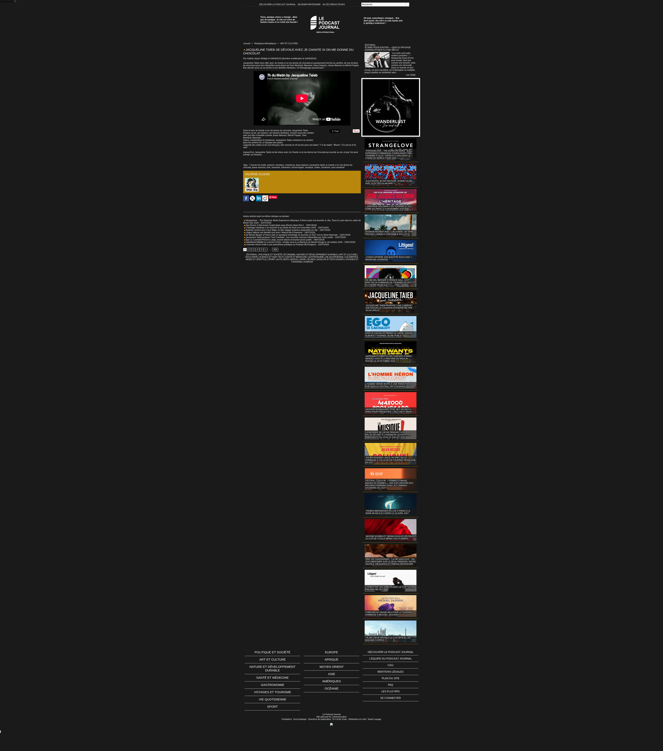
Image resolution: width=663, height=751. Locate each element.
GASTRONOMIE (316, 257)
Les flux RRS (390, 691)
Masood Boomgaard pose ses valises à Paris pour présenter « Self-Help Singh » (389, 410)
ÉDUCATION (252, 257)
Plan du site (390, 678)
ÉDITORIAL (251, 254)
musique (309, 167)
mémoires (285, 167)
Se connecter (390, 697)
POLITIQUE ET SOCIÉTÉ (270, 254)
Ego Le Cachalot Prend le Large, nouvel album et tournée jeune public (278, 240)
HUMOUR (308, 262)
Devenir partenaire (309, 4)
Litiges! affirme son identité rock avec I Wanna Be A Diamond (273, 232)
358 (275, 249)
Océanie (332, 688)
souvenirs (325, 167)
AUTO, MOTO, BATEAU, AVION (291, 259)
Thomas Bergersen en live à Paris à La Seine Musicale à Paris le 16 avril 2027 (387, 512)
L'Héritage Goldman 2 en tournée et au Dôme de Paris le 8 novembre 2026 (280, 227)
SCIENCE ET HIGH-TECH (271, 257)
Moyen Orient (332, 666)
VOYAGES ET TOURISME (272, 692)
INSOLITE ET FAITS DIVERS (330, 259)
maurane (276, 167)
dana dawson (302, 165)
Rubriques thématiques (265, 43)
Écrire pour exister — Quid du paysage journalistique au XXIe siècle (387, 48)
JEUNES (311, 259)
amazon (271, 165)
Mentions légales (390, 671)
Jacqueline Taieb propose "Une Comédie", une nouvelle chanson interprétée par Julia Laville (289, 237)
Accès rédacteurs (334, 4)
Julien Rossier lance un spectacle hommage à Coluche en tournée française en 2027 (390, 460)
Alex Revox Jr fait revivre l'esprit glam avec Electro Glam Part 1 (274, 225)
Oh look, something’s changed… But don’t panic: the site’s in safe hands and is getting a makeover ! (383, 20)
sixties (317, 167)
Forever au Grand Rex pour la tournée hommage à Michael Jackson (388, 613)
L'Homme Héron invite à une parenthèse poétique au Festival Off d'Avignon (280, 244)
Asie (331, 674)
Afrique (331, 659)
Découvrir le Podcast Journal (277, 4)
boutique (280, 165)
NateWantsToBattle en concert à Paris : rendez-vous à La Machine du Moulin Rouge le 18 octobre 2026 (294, 242)
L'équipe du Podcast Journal (390, 658)
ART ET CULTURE (289, 43)
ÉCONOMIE (289, 254)
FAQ (390, 684)
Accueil (246, 43)
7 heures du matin (257, 165)
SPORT (271, 259)
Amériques (331, 681)
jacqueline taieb (317, 165)
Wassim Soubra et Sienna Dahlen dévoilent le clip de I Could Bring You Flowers (390, 537)
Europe (331, 652)
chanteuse (290, 165)
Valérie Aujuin (253, 58)
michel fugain (297, 167)
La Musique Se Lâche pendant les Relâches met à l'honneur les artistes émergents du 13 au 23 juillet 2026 (388, 434)
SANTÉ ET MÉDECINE (296, 257)
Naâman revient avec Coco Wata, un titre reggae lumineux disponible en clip (281, 230)
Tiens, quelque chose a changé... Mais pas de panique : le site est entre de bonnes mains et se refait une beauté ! (279, 19)
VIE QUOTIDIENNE (334, 257)
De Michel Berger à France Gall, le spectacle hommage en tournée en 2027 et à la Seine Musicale (291, 235)
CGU (390, 665)
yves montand (337, 167)
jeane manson (259, 167)
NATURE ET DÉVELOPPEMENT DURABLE (317, 254)
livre (269, 167)
